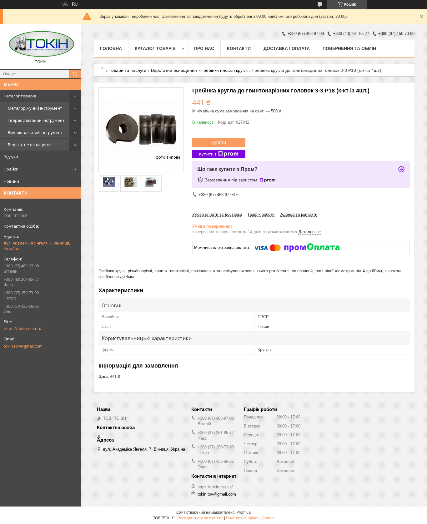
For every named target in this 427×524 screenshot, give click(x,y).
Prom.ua (243, 512)
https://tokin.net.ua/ (23, 328)
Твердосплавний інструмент (36, 120)
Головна (111, 48)
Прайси (11, 169)
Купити (219, 142)
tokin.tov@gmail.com (23, 346)
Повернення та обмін (349, 48)
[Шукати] (75, 74)
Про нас (204, 48)
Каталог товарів (20, 96)
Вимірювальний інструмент (35, 132)
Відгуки (11, 157)
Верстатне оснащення (30, 144)
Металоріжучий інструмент (35, 108)
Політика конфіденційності (250, 518)
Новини (11, 181)
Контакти (239, 48)
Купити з (208, 154)
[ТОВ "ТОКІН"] (41, 44)
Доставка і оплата (287, 48)
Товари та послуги (127, 70)
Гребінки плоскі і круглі (224, 70)
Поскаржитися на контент (200, 518)
